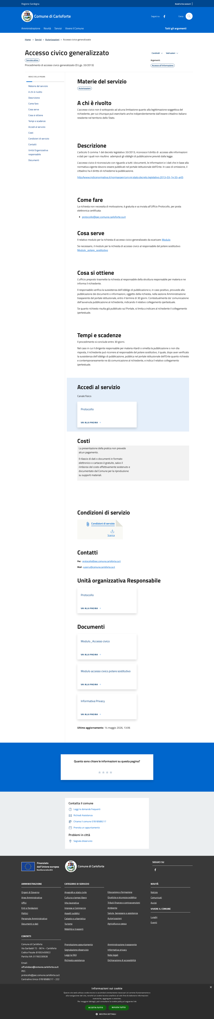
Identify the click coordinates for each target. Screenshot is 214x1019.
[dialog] (107, 1001)
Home (28, 39)
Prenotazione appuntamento (78, 944)
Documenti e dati (29, 924)
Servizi (38, 39)
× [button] (211, 987)
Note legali (113, 955)
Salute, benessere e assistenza (123, 913)
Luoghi (154, 917)
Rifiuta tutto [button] (119, 1007)
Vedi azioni (171, 53)
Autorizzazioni (52, 39)
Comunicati (156, 897)
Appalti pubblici (72, 913)
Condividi (156, 53)
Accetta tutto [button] (95, 1007)
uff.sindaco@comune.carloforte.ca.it (40, 967)
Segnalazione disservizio (76, 949)
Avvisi (154, 903)
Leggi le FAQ (70, 955)
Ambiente (112, 908)
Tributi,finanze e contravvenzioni (124, 902)
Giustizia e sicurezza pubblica (122, 897)
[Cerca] (189, 16)
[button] (107, 1014)
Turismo (68, 924)
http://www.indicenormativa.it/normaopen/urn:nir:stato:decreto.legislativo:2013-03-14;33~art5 (130, 177)
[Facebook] (163, 16)
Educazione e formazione (120, 892)
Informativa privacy (117, 949)
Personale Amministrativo (34, 918)
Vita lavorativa (71, 903)
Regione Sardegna (30, 4)
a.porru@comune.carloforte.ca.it (99, 567)
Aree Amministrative (31, 897)
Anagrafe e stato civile (75, 892)
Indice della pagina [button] (36, 76)
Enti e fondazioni (29, 908)
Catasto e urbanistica (74, 918)
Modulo (166, 240)
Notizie (154, 892)
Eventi (154, 922)
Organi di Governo (30, 892)
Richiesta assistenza (74, 960)
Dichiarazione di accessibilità (122, 960)
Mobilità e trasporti (73, 929)
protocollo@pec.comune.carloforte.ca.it (104, 217)
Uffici (23, 903)
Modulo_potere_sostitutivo (92, 250)
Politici (24, 913)
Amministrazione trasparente (122, 944)
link (134, 1001)
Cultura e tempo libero (75, 897)
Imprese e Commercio (75, 908)
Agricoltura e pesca (117, 923)
